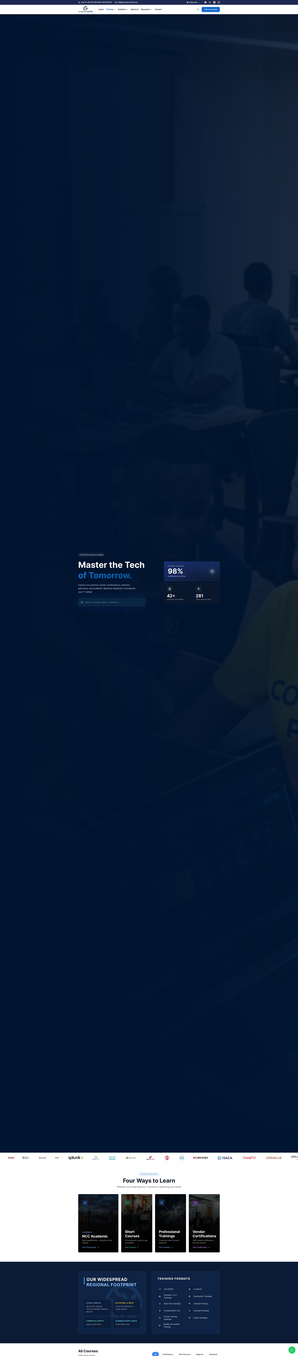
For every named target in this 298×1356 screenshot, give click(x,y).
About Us (135, 9)
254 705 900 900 (94, 2)
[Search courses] (198, 9)
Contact (158, 9)
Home (101, 9)
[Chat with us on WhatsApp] (292, 1350)
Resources (145, 9)
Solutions (122, 9)
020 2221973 (107, 2)
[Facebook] (205, 2)
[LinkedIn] (214, 2)
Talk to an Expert (210, 9)
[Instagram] (219, 2)
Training (109, 9)
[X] (210, 2)
